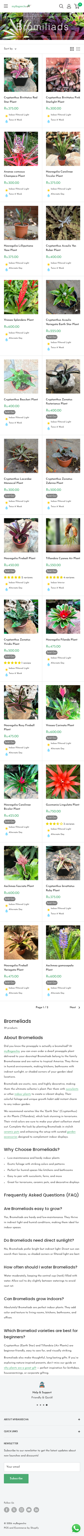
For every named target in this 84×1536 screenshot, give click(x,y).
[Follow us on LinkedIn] (36, 1510)
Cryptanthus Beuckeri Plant (21, 399)
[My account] (69, 6)
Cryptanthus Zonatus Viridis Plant (17, 642)
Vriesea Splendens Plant (19, 320)
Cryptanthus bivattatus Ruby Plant (60, 888)
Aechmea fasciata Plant (19, 886)
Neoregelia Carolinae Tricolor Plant (59, 174)
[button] (12, 577)
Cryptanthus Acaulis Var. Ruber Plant (61, 248)
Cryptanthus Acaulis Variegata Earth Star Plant (62, 322)
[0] (76, 6)
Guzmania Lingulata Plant (62, 804)
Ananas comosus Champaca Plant (14, 174)
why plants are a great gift (20, 1367)
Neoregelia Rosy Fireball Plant (19, 727)
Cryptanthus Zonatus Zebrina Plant (59, 481)
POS (6, 1528)
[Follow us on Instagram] (21, 1510)
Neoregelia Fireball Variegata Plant (16, 967)
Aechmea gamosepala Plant (59, 967)
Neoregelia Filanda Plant (61, 639)
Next (73, 1007)
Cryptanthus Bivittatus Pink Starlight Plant (63, 99)
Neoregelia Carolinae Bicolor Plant (17, 807)
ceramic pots (11, 1131)
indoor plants (22, 1094)
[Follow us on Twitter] (14, 1510)
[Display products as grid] (72, 49)
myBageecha (12, 1051)
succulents (72, 1089)
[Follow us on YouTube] (29, 1510)
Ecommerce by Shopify (26, 1528)
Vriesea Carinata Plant (60, 725)
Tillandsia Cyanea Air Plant (63, 558)
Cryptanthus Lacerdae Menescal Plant (17, 481)
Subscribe (16, 1478)
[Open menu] (6, 6)
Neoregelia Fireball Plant (19, 558)
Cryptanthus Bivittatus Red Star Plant (20, 99)
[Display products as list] (78, 49)
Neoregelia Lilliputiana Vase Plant (18, 248)
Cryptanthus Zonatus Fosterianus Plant (59, 401)
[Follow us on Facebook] (6, 1510)
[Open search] (61, 6)
